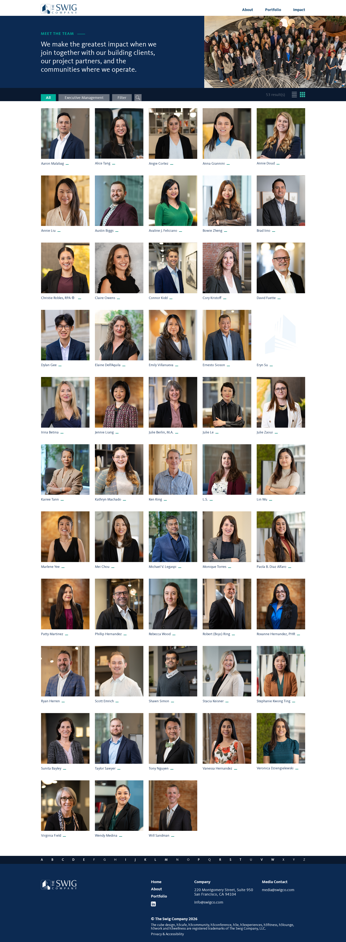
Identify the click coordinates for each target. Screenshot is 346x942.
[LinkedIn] (153, 904)
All (48, 98)
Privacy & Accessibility (167, 934)
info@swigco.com (208, 903)
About (247, 10)
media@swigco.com (278, 890)
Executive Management (84, 98)
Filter (122, 98)
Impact (299, 10)
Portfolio (273, 10)
